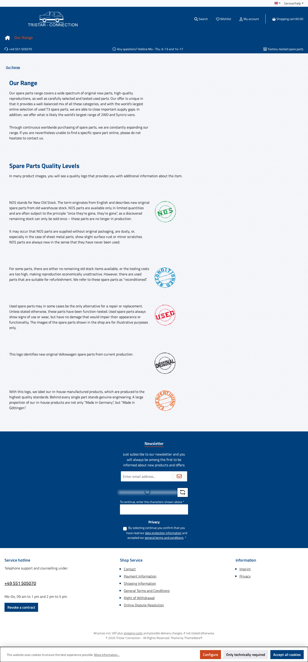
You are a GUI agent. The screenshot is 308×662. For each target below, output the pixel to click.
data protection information (163, 533)
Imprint (245, 569)
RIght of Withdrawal (139, 598)
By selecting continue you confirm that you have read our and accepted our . (156, 532)
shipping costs (133, 633)
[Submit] (179, 476)
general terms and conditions (164, 537)
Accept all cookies (287, 654)
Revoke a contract (21, 607)
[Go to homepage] (53, 18)
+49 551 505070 (20, 583)
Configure (210, 654)
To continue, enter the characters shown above (152, 501)
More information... (107, 654)
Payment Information (140, 576)
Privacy (245, 576)
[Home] (7, 37)
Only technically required (245, 654)
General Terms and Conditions (147, 590)
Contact (130, 569)
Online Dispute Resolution (144, 605)
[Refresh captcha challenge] (182, 492)
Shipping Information (140, 583)
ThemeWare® (193, 637)
